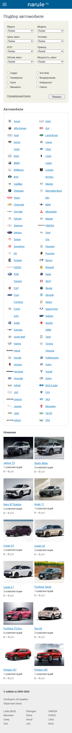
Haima (17, 343)
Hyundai (18, 378)
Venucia (49, 350)
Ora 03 (38, 628)
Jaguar (18, 406)
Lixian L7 (8, 587)
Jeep (16, 413)
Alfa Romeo (20, 128)
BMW (17, 163)
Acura (17, 121)
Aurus (17, 142)
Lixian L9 (8, 545)
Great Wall (19, 336)
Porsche (49, 253)
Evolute (18, 260)
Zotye (48, 378)
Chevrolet (19, 204)
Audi (16, 135)
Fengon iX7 (9, 669)
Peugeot (50, 246)
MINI (48, 204)
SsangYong (51, 309)
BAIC (16, 156)
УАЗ (47, 420)
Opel (47, 232)
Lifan (48, 149)
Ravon (48, 260)
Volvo (48, 364)
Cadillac (18, 184)
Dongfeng (19, 246)
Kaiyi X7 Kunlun (12, 504)
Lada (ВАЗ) (9, 711)
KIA (47, 128)
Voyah (48, 371)
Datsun (18, 232)
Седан (13, 73)
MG (47, 197)
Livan (48, 156)
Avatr (17, 149)
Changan (19, 190)
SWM (48, 329)
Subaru (49, 316)
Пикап (43, 87)
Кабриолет (46, 82)
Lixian (48, 163)
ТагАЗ (48, 413)
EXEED (17, 267)
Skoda (48, 288)
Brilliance (19, 170)
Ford (16, 295)
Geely (17, 323)
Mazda (49, 184)
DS (15, 253)
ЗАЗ (47, 399)
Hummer (18, 371)
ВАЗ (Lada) (51, 385)
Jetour (17, 420)
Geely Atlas (41, 463)
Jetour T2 (9, 463)
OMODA (49, 225)
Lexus (48, 142)
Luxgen (49, 170)
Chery (17, 197)
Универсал (16, 77)
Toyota (49, 343)
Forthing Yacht (42, 587)
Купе (13, 82)
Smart (48, 302)
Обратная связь (12, 703)
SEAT (48, 281)
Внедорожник (48, 77)
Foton (17, 309)
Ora (47, 239)
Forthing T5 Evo (12, 628)
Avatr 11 (39, 504)
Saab (48, 274)
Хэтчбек (44, 73)
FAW (16, 274)
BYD (16, 177)
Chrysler (18, 211)
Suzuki (49, 323)
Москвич (50, 406)
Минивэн (15, 87)
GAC (16, 316)
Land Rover (51, 135)
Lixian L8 (39, 545)
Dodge (17, 239)
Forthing (18, 302)
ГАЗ (47, 392)
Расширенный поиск (19, 96)
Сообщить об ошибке (15, 699)
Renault (49, 267)
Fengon (18, 281)
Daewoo (18, 225)
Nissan (49, 218)
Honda (17, 357)
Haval (17, 350)
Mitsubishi (51, 211)
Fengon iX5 (40, 669)
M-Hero (49, 177)
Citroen (18, 218)
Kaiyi (48, 121)
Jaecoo (18, 399)
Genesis (18, 329)
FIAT (16, 288)
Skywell (49, 295)
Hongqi (18, 364)
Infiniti (17, 385)
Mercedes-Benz (53, 190)
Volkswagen (52, 357)
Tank (48, 336)
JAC (16, 392)
